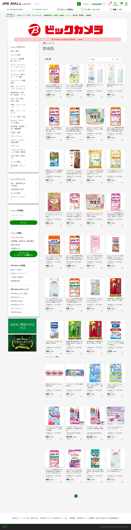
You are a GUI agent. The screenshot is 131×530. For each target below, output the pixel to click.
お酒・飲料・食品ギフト (18, 157)
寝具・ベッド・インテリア (18, 112)
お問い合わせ (15, 245)
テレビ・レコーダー (18, 71)
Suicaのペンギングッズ (19, 273)
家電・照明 (15, 51)
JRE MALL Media (16, 301)
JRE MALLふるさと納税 (19, 293)
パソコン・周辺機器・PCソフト (17, 60)
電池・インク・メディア (18, 106)
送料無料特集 (15, 281)
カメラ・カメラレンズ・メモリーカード (18, 66)
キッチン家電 (15, 55)
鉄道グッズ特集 (16, 270)
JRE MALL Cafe (16, 312)
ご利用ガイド (15, 248)
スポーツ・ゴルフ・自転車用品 (18, 141)
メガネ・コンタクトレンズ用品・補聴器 (18, 151)
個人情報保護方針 (113, 518)
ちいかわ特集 (15, 193)
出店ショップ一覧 (23, 15)
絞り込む (23, 222)
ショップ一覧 (25, 518)
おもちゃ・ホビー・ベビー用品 (18, 122)
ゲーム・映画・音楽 (18, 117)
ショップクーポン (17, 237)
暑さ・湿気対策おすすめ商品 (18, 185)
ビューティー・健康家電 (18, 82)
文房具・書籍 (15, 132)
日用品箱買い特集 (17, 189)
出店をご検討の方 (101, 518)
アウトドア (15, 146)
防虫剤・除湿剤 (78, 15)
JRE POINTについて (46, 518)
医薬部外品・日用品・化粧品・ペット (57, 15)
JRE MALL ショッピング (10, 15)
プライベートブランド (18, 198)
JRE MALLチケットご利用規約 (86, 518)
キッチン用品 (15, 162)
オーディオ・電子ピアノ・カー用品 (18, 76)
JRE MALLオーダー (17, 305)
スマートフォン (16, 136)
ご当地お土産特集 (17, 277)
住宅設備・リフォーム (18, 167)
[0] (109, 3)
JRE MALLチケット (17, 297)
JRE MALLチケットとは (60, 518)
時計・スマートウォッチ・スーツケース (18, 88)
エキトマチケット (17, 308)
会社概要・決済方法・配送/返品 (22, 241)
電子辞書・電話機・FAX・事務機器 (18, 128)
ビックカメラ (36, 15)
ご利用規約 (72, 518)
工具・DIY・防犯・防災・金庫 (18, 100)
